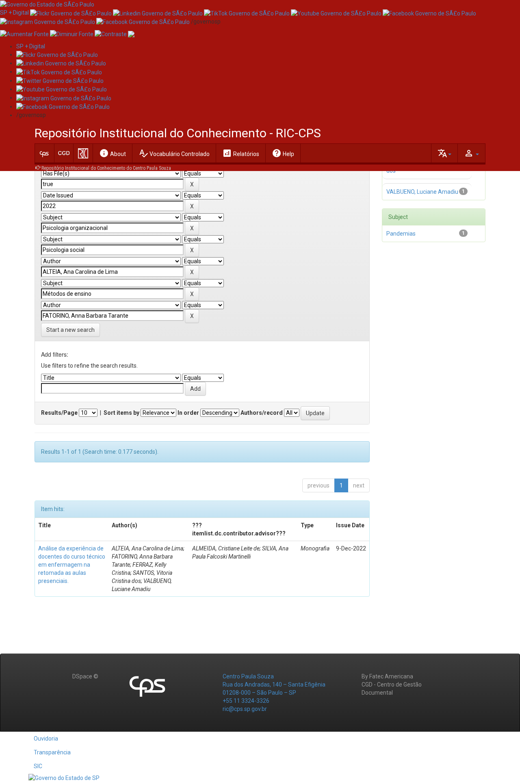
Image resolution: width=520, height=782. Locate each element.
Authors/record (261, 412)
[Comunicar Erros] (131, 33)
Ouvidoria (46, 738)
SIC (38, 766)
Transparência (52, 752)
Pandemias (401, 233)
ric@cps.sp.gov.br (245, 709)
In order (188, 412)
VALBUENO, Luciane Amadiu (422, 191)
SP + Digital (14, 12)
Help (283, 153)
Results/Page (59, 412)
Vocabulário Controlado (174, 153)
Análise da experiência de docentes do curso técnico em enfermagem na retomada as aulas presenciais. (71, 564)
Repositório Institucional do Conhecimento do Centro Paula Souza (106, 168)
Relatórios (240, 153)
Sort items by (121, 412)
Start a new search (70, 330)
